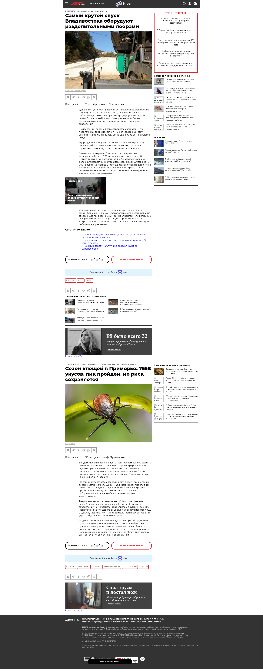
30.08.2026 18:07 (72, 364)
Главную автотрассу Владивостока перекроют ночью (91, 301)
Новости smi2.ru (74, 356)
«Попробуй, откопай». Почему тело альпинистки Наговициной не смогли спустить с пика (181, 90)
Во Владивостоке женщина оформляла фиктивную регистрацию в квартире (176, 53)
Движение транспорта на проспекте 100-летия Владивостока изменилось (131, 302)
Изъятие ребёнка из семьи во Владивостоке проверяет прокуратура (176, 20)
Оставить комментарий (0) (131, 259)
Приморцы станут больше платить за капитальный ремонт (91, 310)
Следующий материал (109, 661)
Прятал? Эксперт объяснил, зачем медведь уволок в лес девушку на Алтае (180, 380)
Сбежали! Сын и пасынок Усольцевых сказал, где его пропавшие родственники (182, 398)
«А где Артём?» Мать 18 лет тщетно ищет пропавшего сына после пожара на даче (180, 127)
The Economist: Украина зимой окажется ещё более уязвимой (178, 160)
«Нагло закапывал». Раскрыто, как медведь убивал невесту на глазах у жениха (181, 99)
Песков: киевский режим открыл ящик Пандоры (179, 142)
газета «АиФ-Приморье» (75, 91)
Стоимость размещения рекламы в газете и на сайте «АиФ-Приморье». (133, 619)
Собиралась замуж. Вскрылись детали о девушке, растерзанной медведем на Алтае (180, 118)
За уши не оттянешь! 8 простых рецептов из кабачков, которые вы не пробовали (182, 371)
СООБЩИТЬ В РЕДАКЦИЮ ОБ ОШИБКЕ (146, 622)
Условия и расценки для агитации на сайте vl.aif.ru (105, 622)
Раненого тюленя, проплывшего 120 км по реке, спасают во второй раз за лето (176, 42)
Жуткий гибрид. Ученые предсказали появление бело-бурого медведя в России (182, 389)
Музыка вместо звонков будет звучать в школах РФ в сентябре (178, 169)
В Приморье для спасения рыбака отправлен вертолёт (135, 310)
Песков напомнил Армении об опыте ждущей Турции (181, 151)
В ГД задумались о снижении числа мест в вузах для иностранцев (180, 178)
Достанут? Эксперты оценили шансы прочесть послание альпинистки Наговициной (182, 416)
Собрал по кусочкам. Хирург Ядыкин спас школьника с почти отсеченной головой (182, 407)
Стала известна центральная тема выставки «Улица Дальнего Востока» (176, 64)
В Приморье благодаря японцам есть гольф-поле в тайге (176, 31)
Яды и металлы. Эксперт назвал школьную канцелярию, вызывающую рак (179, 109)
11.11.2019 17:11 (70, 11)
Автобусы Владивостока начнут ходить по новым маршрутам (90, 319)
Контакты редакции (90, 619)
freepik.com (70, 444)
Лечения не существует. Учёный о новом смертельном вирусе (180, 80)
